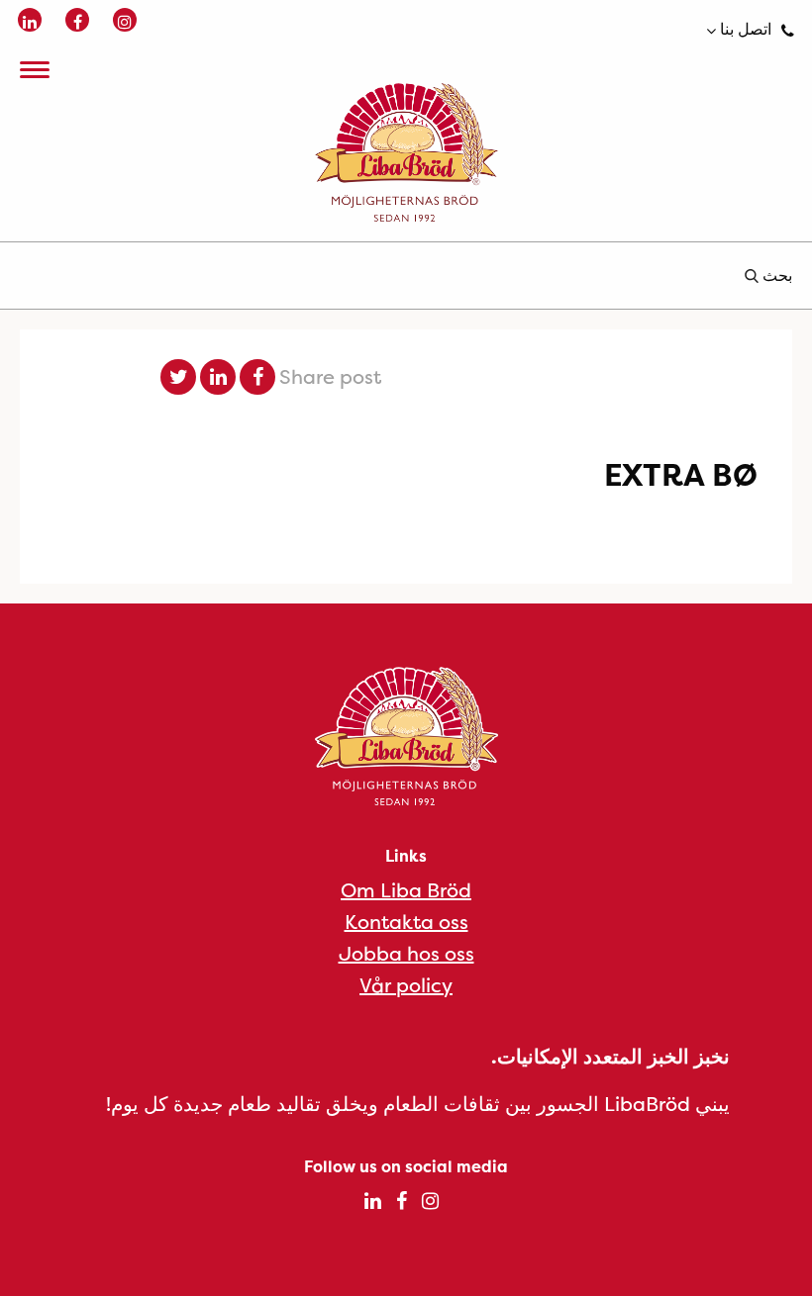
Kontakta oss (406, 921)
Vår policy (406, 985)
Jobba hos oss (406, 953)
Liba (406, 152)
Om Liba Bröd (406, 890)
